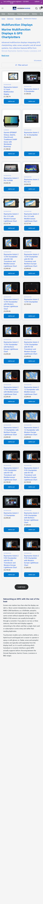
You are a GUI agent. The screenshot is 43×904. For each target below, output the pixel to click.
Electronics (11, 14)
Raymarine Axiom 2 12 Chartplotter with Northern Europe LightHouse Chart (11, 431)
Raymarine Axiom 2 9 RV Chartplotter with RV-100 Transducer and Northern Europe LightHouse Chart (31, 474)
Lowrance (33, 51)
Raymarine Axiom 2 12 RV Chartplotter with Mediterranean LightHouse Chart (11, 390)
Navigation (19, 18)
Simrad (4, 51)
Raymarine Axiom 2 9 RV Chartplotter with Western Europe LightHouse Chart (31, 560)
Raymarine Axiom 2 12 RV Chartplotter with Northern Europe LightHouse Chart (11, 347)
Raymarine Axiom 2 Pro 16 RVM (11, 179)
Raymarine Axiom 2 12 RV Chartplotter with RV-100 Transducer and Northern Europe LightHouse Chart (31, 260)
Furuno (26, 51)
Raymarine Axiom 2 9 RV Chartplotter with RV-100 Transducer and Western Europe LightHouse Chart (11, 561)
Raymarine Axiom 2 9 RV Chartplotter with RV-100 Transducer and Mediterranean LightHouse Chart (11, 474)
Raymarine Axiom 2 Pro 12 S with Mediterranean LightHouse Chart (31, 217)
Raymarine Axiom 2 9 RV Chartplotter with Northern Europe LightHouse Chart (31, 517)
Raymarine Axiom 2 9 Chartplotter (31, 90)
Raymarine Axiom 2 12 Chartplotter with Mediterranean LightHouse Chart (31, 390)
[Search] (36, 8)
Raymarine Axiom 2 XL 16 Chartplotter (31, 134)
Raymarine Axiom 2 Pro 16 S (31, 181)
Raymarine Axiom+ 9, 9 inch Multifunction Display (11, 90)
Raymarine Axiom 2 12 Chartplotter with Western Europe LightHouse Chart (31, 431)
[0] (39, 8)
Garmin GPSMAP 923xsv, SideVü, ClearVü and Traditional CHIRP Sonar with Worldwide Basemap (10, 139)
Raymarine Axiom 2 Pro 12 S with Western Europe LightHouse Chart (11, 217)
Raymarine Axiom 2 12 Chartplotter (11, 514)
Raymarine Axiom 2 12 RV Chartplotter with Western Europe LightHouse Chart (11, 304)
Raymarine (12, 51)
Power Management (23, 14)
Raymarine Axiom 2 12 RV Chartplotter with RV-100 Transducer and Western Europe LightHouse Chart (31, 348)
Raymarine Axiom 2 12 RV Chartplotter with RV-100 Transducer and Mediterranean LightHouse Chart (11, 260)
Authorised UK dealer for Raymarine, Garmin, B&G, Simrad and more (23, 2)
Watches (34, 14)
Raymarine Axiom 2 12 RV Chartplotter (31, 300)
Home (3, 14)
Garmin (20, 51)
